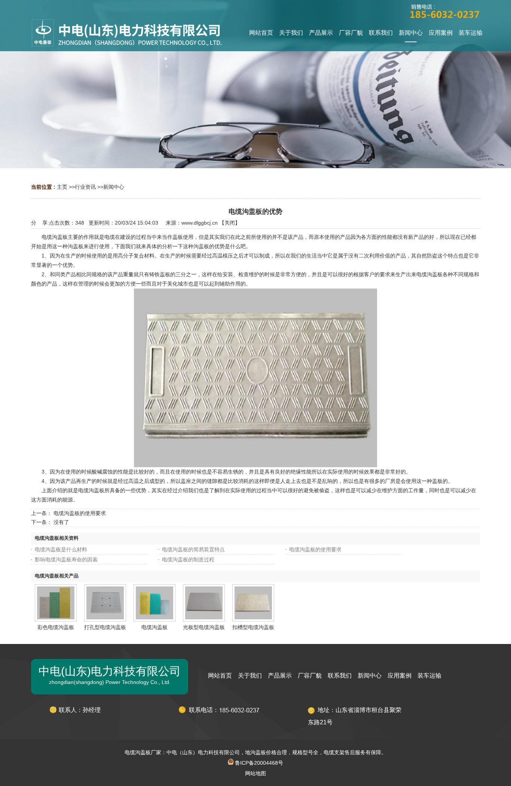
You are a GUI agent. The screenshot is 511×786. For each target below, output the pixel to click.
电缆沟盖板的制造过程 (188, 559)
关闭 (229, 223)
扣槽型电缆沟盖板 (253, 627)
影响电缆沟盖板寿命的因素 (66, 559)
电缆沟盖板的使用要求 (79, 513)
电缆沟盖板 (154, 627)
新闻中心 (113, 187)
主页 (62, 187)
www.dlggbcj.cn (199, 223)
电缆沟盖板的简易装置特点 (193, 549)
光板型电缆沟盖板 (204, 627)
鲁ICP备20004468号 (258, 763)
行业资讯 (85, 187)
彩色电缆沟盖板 (55, 627)
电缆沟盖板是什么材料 (61, 549)
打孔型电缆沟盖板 (105, 627)
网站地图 (255, 773)
